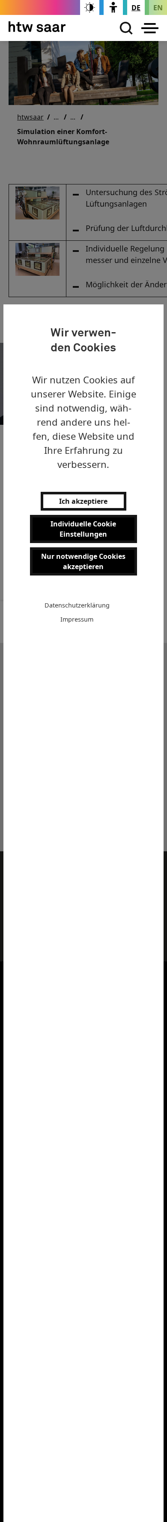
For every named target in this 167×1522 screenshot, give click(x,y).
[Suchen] (124, 28)
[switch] (89, 7)
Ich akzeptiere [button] (83, 501)
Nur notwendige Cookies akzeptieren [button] (83, 561)
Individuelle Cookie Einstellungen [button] (83, 529)
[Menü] (149, 28)
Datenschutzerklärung (77, 605)
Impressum (76, 619)
